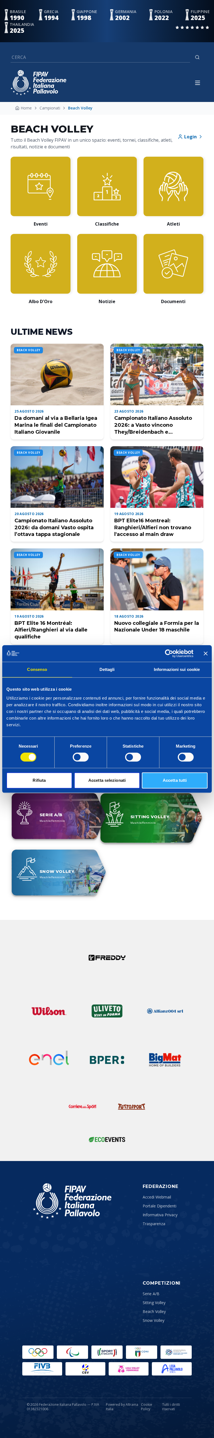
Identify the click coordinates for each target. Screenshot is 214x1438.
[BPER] (107, 1060)
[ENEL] (49, 1060)
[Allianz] (165, 1011)
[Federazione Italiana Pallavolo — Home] (38, 82)
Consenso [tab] (37, 669)
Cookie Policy (146, 1406)
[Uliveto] (107, 1011)
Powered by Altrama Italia (122, 1406)
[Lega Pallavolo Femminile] (129, 1368)
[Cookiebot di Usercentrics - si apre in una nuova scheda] (169, 653)
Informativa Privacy (160, 1214)
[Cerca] (197, 57)
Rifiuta (39, 780)
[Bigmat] (165, 1060)
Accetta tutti (175, 780)
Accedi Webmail (157, 1197)
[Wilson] (49, 1011)
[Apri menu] (197, 83)
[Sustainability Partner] (107, 1139)
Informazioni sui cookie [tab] (177, 669)
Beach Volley (154, 1311)
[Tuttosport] (131, 1106)
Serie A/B (151, 1293)
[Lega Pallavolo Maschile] (172, 1368)
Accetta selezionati (107, 780)
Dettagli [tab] (107, 669)
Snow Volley (153, 1320)
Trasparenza (154, 1223)
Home (26, 108)
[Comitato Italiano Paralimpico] (176, 1352)
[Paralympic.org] (72, 1352)
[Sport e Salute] (107, 1352)
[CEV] (85, 1368)
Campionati (50, 108)
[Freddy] (107, 957)
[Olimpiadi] (38, 1352)
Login (190, 137)
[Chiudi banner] (206, 653)
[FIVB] (42, 1368)
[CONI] (141, 1352)
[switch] (81, 757)
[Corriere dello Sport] (82, 1106)
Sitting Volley (154, 1302)
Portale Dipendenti (159, 1206)
